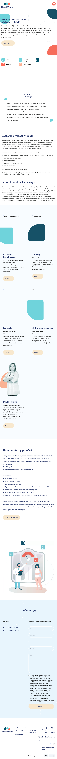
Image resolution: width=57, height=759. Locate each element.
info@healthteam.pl (48, 737)
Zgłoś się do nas (10, 517)
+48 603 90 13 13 (12, 631)
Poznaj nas (6, 43)
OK (46, 756)
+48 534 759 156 (12, 627)
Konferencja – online (35, 728)
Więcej (7, 279)
